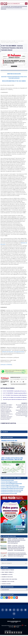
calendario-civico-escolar (8, 581)
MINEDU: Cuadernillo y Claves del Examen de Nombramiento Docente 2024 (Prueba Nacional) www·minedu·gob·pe (16, 541)
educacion (17, 41)
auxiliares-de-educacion (7, 576)
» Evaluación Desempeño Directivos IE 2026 (12, 490)
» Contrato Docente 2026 (7, 480)
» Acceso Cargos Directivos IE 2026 (9, 485)
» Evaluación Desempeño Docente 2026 (11, 491)
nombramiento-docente (7, 574)
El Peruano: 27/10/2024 (6, 364)
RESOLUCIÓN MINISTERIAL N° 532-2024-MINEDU (14, 81)
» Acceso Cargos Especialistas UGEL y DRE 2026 (12, 487)
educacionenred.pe (14, 3)
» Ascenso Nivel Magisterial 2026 (9, 482)
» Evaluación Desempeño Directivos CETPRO (12, 488)
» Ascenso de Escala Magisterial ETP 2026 (11, 483)
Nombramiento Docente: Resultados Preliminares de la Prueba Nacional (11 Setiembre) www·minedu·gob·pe (17, 554)
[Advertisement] (14, 25)
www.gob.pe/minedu (19, 351)
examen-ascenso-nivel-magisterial (9, 579)
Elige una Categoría (7, 563)
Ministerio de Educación (7, 351)
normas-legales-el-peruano (12, 42)
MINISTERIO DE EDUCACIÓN (14, 73)
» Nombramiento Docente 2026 (9, 493)
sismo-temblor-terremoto (8, 572)
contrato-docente (6, 583)
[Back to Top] (13, 618)
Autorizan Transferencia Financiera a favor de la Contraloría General (14, 77)
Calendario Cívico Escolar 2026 (9, 440)
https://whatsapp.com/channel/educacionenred (15, 372)
